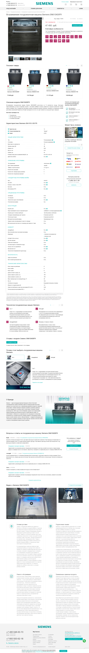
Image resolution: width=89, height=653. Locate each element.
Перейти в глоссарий (37, 382)
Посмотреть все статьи (74, 148)
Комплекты (60, 8)
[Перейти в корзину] (76, 4)
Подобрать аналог (77, 25)
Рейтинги (50, 637)
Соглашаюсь (63, 651)
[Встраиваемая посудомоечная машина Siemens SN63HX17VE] (73, 76)
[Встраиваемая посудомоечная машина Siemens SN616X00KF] (15, 76)
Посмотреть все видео (75, 485)
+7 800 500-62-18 (11, 5)
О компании (51, 634)
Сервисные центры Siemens (39, 637)
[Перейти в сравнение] (71, 4)
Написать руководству (74, 639)
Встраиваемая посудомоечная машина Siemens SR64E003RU (34, 437)
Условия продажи (51, 646)
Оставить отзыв (11, 342)
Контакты (50, 644)
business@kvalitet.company (73, 636)
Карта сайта (67, 646)
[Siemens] (44, 3)
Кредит (34, 639)
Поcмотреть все (74, 449)
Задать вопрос (74, 445)
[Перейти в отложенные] (65, 4)
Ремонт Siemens (36, 642)
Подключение (36, 636)
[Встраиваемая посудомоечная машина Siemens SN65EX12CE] (34, 76)
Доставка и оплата (37, 634)
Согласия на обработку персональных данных (44, 651)
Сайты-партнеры (52, 642)
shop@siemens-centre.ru (72, 633)
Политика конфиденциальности (39, 646)
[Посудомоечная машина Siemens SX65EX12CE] (54, 76)
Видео (34, 644)
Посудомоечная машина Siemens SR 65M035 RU (33, 453)
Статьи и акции (65, 1)
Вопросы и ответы (52, 640)
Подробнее (74, 170)
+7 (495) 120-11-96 (73, 180)
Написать (73, 185)
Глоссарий (50, 639)
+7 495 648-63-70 (11, 3)
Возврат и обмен (37, 640)
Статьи (50, 636)
